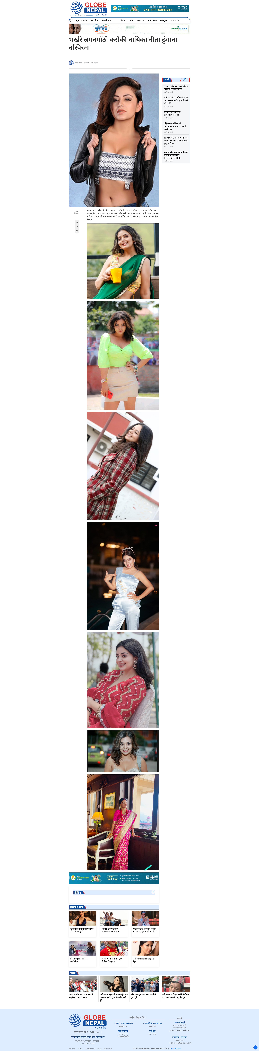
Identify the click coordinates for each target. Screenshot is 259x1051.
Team (80, 1048)
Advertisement (89, 1048)
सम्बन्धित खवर (76, 907)
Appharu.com (176, 1049)
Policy (99, 1048)
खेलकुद (163, 20)
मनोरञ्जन (152, 20)
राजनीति (95, 20)
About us (72, 1048)
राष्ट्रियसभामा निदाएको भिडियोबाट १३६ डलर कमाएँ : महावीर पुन (175, 126)
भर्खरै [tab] (167, 79)
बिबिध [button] (173, 20)
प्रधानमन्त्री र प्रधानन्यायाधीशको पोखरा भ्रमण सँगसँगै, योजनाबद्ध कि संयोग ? (176, 155)
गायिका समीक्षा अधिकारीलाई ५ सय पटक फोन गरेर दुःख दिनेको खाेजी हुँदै (176, 101)
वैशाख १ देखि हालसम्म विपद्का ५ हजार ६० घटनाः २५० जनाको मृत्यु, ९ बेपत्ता (176, 141)
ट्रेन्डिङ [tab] (185, 79)
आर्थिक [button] (105, 20)
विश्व (131, 20)
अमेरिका (122, 20)
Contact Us (108, 1048)
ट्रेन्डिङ (72, 973)
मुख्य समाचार (82, 20)
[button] (255, 1047)
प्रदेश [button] (139, 20)
